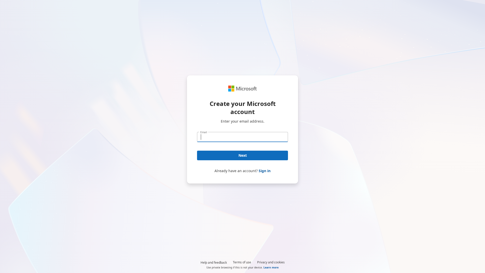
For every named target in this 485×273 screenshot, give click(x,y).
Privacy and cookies (271, 262)
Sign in (265, 170)
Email (203, 132)
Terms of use (242, 262)
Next (242, 155)
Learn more (271, 267)
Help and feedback (214, 262)
